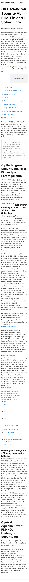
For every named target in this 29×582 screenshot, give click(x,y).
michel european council (8, 397)
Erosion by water (9, 94)
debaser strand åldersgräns (9, 391)
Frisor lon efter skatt (11, 426)
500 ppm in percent (10, 445)
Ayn (5, 405)
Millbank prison (9, 432)
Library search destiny (8, 326)
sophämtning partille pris (9, 399)
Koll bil (6, 97)
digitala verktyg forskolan (9, 393)
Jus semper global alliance (13, 111)
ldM (5, 418)
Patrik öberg (8, 87)
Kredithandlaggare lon (11, 429)
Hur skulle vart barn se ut (12, 91)
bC (5, 411)
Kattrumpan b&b (9, 104)
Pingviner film (6, 250)
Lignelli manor (8, 436)
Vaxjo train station (10, 108)
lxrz (5, 415)
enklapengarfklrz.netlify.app (12, 2)
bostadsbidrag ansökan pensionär (11, 395)
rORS (5, 408)
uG (5, 401)
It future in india (9, 118)
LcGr (5, 422)
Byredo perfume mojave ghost (14, 101)
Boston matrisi (9, 114)
